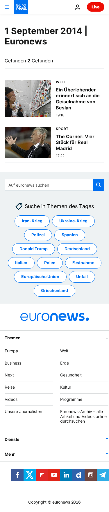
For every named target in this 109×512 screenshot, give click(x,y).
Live (96, 6)
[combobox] (54, 185)
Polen (50, 262)
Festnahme (83, 262)
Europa (11, 350)
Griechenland (54, 290)
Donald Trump (33, 248)
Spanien (70, 234)
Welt (64, 350)
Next (9, 375)
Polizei (38, 234)
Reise (10, 387)
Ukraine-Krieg (73, 221)
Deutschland (77, 248)
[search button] (98, 185)
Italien (21, 262)
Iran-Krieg (32, 221)
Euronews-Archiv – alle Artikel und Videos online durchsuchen (83, 416)
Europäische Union (40, 276)
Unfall (82, 276)
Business (13, 362)
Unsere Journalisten (23, 411)
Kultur (65, 387)
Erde (64, 362)
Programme (71, 399)
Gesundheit (71, 375)
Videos (11, 399)
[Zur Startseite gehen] (21, 7)
